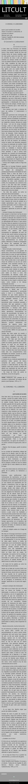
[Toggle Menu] (26, 18)
